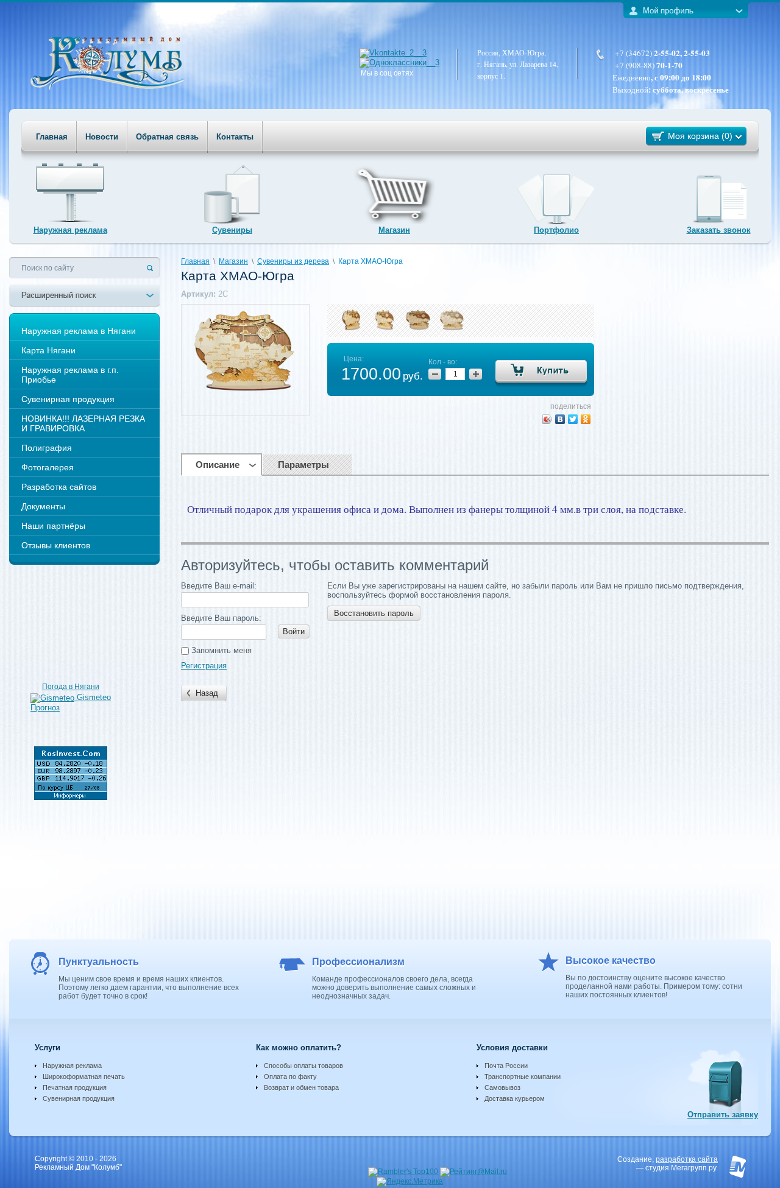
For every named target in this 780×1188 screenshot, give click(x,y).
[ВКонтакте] (560, 419)
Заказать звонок (719, 230)
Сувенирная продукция (79, 1098)
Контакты (235, 136)
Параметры (303, 464)
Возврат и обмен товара (301, 1087)
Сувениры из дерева (293, 261)
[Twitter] (573, 419)
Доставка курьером (514, 1098)
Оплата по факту (290, 1076)
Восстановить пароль (374, 613)
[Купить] (541, 373)
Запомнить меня (220, 650)
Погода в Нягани (70, 686)
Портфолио (556, 230)
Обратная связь (167, 136)
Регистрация (204, 665)
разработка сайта (687, 1159)
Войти (294, 631)
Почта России (506, 1065)
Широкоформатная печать (84, 1076)
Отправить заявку (722, 1114)
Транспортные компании (522, 1076)
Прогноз (45, 707)
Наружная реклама (70, 230)
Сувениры (232, 230)
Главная (52, 136)
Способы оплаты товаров (303, 1065)
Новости (101, 136)
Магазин (394, 230)
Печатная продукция (75, 1087)
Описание (217, 464)
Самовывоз (502, 1087)
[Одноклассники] (586, 419)
